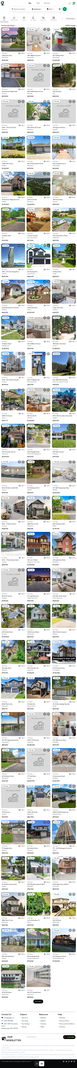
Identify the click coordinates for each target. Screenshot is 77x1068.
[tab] (4, 18)
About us (25, 1018)
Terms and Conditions (66, 1024)
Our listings (25, 1024)
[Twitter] (66, 1061)
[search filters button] (60, 9)
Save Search (71, 18)
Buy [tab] (30, 3)
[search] (65, 9)
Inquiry (24, 1027)
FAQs (42, 1027)
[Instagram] (69, 1061)
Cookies (62, 1027)
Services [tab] (47, 3)
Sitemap (62, 1018)
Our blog (25, 1021)
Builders (43, 1018)
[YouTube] (71, 1061)
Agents (43, 1021)
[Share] (19, 29)
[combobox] (10, 25)
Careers (43, 1024)
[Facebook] (63, 1061)
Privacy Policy (64, 1021)
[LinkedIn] (74, 1061)
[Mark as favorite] (23, 29)
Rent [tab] (38, 3)
